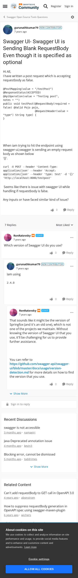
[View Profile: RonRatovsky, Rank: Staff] (8, 237)
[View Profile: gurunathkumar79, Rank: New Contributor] (7, 29)
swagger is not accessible (22, 428)
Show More (20, 393)
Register (56, 6)
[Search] (45, 6)
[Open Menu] (72, 17)
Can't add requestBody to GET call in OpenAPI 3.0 (39, 493)
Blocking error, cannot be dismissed (29, 454)
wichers (26, 515)
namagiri (29, 432)
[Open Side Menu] (5, 6)
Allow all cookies (39, 569)
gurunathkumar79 (26, 27)
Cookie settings (39, 559)
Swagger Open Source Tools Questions (27, 17)
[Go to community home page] (24, 6)
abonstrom (28, 497)
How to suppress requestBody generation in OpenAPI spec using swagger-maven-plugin (35, 508)
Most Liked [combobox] (64, 225)
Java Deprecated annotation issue (28, 441)
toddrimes (30, 459)
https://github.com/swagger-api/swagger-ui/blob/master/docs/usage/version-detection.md (39, 368)
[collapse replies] (39, 233)
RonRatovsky (22, 235)
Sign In (69, 6)
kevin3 (28, 446)
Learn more (30, 547)
